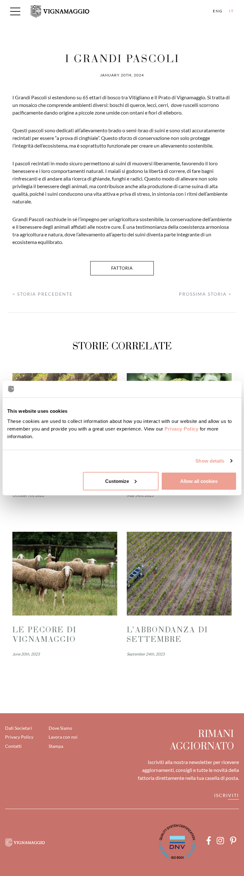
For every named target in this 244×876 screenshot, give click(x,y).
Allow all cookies (199, 481)
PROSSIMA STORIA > (205, 294)
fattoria (122, 268)
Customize (117, 481)
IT (231, 11)
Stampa (56, 746)
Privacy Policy (181, 428)
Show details (209, 461)
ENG (218, 11)
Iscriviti (226, 795)
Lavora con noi (63, 737)
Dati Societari (18, 728)
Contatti (13, 746)
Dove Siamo (60, 728)
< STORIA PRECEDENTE (42, 294)
